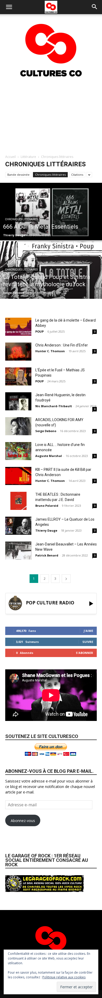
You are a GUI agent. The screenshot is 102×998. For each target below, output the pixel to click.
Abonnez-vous (23, 820)
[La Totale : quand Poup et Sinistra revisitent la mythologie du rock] (51, 273)
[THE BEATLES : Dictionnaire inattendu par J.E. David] (18, 501)
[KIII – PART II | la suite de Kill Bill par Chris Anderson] (18, 476)
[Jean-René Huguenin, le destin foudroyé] (18, 401)
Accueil (10, 157)
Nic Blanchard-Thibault (53, 406)
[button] (9, 7)
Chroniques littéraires (50, 175)
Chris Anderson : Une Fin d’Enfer (61, 345)
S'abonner (84, 653)
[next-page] (66, 578)
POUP (39, 331)
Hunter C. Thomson (50, 351)
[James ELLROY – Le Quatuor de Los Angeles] (18, 526)
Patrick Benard (46, 555)
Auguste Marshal (48, 456)
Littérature (28, 157)
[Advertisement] (51, 115)
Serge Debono (13, 293)
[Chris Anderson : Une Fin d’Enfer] (18, 352)
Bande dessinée (18, 175)
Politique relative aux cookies (64, 977)
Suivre (87, 642)
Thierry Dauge (14, 235)
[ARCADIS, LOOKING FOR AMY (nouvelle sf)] (18, 426)
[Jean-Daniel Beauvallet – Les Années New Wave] (18, 551)
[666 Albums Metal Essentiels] (51, 212)
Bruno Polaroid (46, 506)
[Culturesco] (51, 47)
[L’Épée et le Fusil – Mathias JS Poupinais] (18, 376)
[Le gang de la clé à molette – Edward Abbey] (18, 327)
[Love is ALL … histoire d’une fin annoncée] (18, 451)
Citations (77, 175)
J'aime (88, 631)
